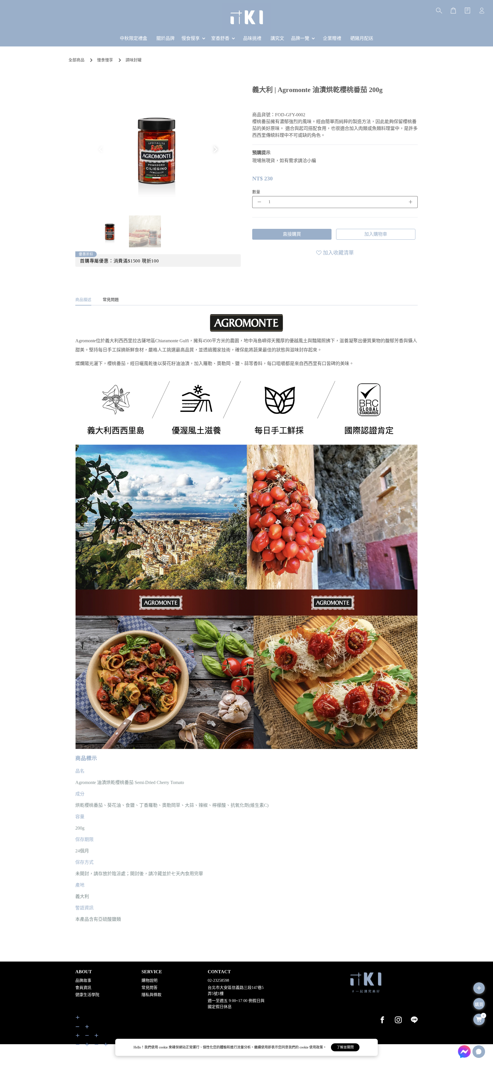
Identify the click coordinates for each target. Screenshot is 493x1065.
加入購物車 (375, 234)
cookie (164, 1047)
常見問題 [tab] (111, 300)
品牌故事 (83, 980)
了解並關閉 (345, 1047)
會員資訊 (83, 987)
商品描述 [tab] (83, 300)
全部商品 (76, 60)
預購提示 (261, 152)
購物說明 (149, 980)
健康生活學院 (87, 995)
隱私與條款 (151, 995)
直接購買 (292, 234)
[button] (215, 149)
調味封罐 (134, 60)
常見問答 (149, 987)
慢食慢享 (105, 60)
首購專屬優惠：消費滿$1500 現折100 (119, 260)
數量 (256, 192)
